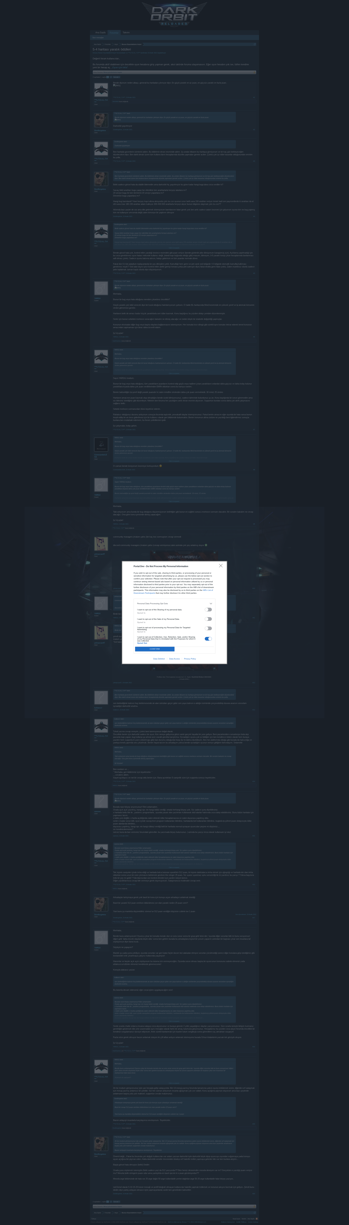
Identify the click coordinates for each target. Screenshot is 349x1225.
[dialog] (174, 612)
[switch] (208, 609)
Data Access (174, 659)
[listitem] (174, 603)
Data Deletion (159, 659)
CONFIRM (155, 649)
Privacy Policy (190, 659)
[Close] (221, 566)
